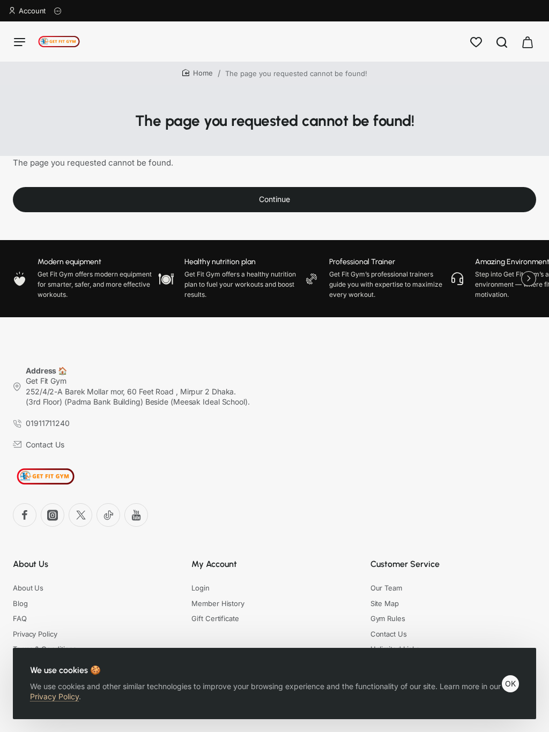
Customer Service (405, 564)
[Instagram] (52, 515)
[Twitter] (80, 515)
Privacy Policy (54, 696)
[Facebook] (24, 515)
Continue (274, 199)
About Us (30, 564)
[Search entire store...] (502, 41)
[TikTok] (108, 515)
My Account (214, 564)
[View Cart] (527, 41)
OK (510, 683)
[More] (58, 11)
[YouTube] (136, 515)
